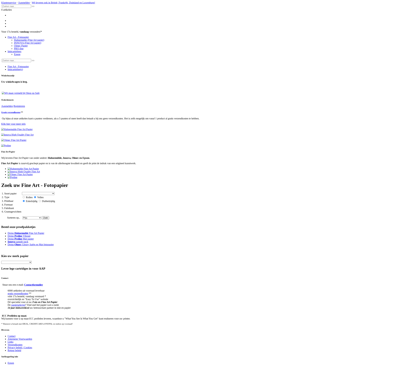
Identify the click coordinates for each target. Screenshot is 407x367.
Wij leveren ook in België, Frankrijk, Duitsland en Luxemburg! (63, 2)
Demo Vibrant (19, 236)
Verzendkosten (15, 344)
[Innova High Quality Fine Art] (24, 171)
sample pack (18, 241)
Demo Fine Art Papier (26, 233)
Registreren (19, 106)
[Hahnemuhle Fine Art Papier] (23, 168)
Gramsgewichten (11, 211)
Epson (17, 54)
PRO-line (19, 48)
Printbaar (7, 201)
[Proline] (12, 177)
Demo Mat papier (21, 238)
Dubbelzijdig (48, 201)
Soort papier (9, 193)
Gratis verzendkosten (10, 112)
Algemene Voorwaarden (20, 339)
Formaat (7, 204)
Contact (11, 336)
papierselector (18, 305)
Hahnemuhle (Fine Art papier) (29, 40)
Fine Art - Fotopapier (18, 37)
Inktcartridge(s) (15, 69)
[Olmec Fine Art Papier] (20, 174)
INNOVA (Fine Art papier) (27, 42)
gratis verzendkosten (18, 293)
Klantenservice (8, 2)
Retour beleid (14, 350)
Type (5, 197)
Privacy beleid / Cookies (20, 347)
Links (10, 341)
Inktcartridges (14, 51)
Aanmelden (24, 2)
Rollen (29, 197)
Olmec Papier (21, 45)
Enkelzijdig (31, 201)
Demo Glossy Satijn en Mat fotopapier (31, 244)
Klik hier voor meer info (13, 124)
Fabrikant (8, 208)
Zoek (45, 218)
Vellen (40, 197)
